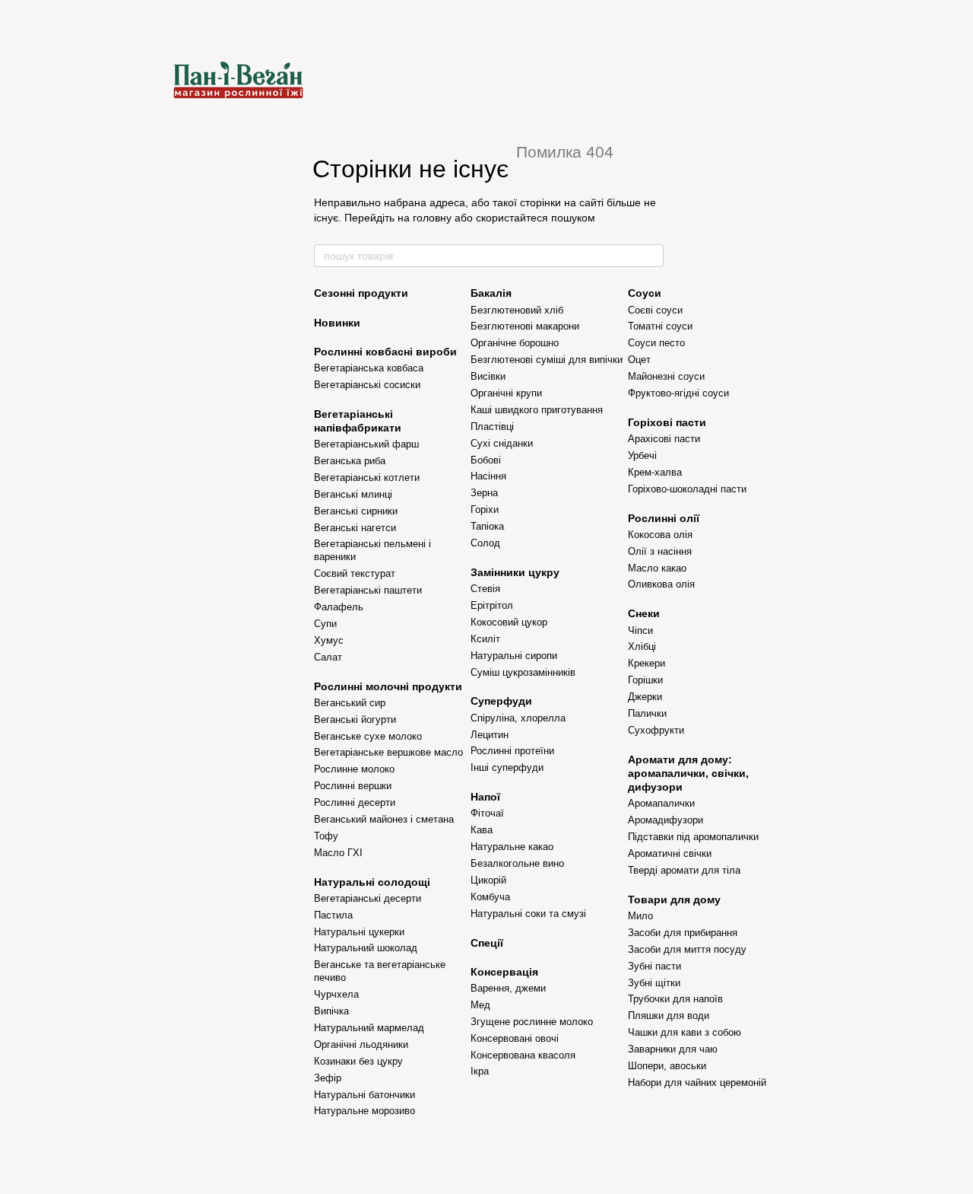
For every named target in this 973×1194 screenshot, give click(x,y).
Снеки (644, 613)
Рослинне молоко (354, 769)
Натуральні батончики (364, 1094)
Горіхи (485, 509)
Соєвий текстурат (354, 573)
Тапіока (487, 526)
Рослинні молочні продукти (388, 686)
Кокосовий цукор (509, 622)
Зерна (484, 492)
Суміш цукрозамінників (523, 672)
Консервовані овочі (515, 1038)
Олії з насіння (660, 551)
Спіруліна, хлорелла (518, 718)
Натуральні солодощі (372, 882)
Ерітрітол (492, 605)
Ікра (480, 1071)
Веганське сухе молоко (368, 736)
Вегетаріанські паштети (368, 590)
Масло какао (657, 568)
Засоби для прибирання (682, 932)
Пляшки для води (668, 1015)
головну (432, 218)
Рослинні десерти (354, 802)
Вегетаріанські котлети (367, 477)
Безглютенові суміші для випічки (547, 359)
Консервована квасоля (523, 1055)
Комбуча (490, 897)
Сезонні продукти (361, 293)
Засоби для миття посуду (687, 949)
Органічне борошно (515, 343)
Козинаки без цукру (358, 1061)
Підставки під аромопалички (693, 836)
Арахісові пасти (664, 438)
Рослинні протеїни (512, 750)
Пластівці (492, 426)
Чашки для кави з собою (684, 1032)
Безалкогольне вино (517, 863)
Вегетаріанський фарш (366, 444)
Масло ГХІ (338, 852)
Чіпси (640, 630)
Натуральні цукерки (359, 932)
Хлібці (642, 646)
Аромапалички (661, 803)
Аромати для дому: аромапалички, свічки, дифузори (688, 773)
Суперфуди (501, 701)
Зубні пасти (654, 966)
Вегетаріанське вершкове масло (388, 752)
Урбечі (642, 455)
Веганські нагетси (355, 527)
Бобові (486, 460)
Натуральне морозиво (364, 1110)
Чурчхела (336, 994)
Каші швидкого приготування (537, 410)
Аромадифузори (665, 820)
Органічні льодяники (361, 1044)
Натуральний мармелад (369, 1027)
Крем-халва (655, 472)
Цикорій (488, 880)
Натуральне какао (512, 846)
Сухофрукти (656, 730)
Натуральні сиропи (514, 655)
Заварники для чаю (673, 1049)
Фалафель (338, 607)
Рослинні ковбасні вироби (385, 351)
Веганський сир (349, 702)
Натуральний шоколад (365, 948)
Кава (482, 830)
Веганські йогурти (355, 719)
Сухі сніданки (502, 443)
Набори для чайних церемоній (697, 1082)
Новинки (337, 323)
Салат (328, 657)
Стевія (485, 588)
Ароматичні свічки (670, 853)
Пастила (333, 915)
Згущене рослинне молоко (532, 1021)
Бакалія (491, 293)
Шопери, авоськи (667, 1065)
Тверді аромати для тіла (684, 870)
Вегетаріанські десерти (367, 898)
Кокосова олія (660, 534)
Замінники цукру (515, 572)
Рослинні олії (663, 518)
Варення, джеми (508, 988)
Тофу (326, 836)
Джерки (645, 696)
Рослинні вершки (352, 785)
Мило (640, 916)
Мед (480, 1005)
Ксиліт (485, 639)
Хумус (329, 640)
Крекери (646, 663)
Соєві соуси (655, 310)
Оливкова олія (661, 584)
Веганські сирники (356, 511)
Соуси (644, 293)
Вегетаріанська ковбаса (368, 368)
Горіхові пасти (667, 422)
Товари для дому (674, 899)
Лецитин (490, 734)
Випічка (331, 1011)
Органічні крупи (506, 393)
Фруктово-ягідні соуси (678, 393)
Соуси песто (656, 343)
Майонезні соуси (666, 376)
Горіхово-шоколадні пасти (687, 489)
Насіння (488, 476)
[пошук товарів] (651, 255)
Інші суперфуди (507, 767)
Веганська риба (349, 460)
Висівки (488, 376)
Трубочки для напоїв (675, 999)
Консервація (504, 972)
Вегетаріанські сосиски (367, 384)
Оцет (639, 359)
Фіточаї (487, 813)
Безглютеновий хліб (517, 310)
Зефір (327, 1078)
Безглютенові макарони (525, 326)
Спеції (487, 943)
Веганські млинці (353, 494)
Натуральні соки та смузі (528, 913)
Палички (647, 713)
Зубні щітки (654, 983)
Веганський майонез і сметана (384, 819)
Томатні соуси (660, 326)
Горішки (645, 680)
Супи (325, 623)
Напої (485, 797)
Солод (485, 543)
